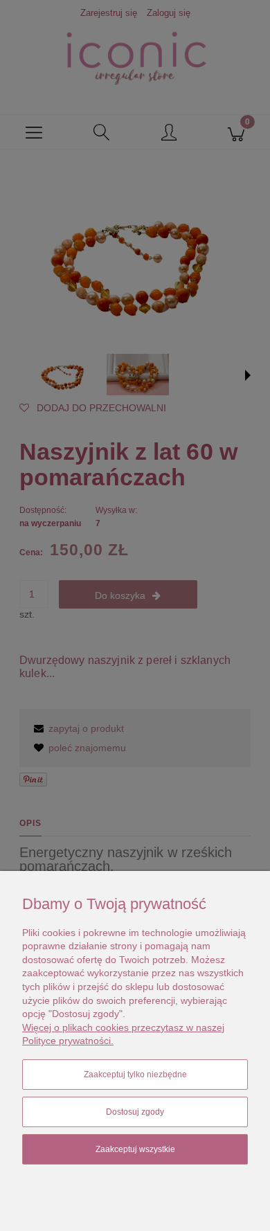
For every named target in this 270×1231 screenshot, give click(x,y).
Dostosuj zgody (135, 1112)
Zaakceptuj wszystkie (135, 1149)
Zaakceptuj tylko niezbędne (135, 1074)
